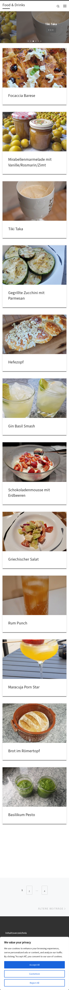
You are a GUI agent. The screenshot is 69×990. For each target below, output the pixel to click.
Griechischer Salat (23, 559)
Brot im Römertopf (24, 750)
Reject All (34, 982)
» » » (34, 30)
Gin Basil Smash (21, 426)
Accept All (34, 964)
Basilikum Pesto (21, 814)
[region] (34, 963)
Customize (34, 973)
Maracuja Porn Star (24, 687)
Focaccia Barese (21, 95)
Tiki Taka (15, 228)
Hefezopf (16, 362)
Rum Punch (17, 623)
